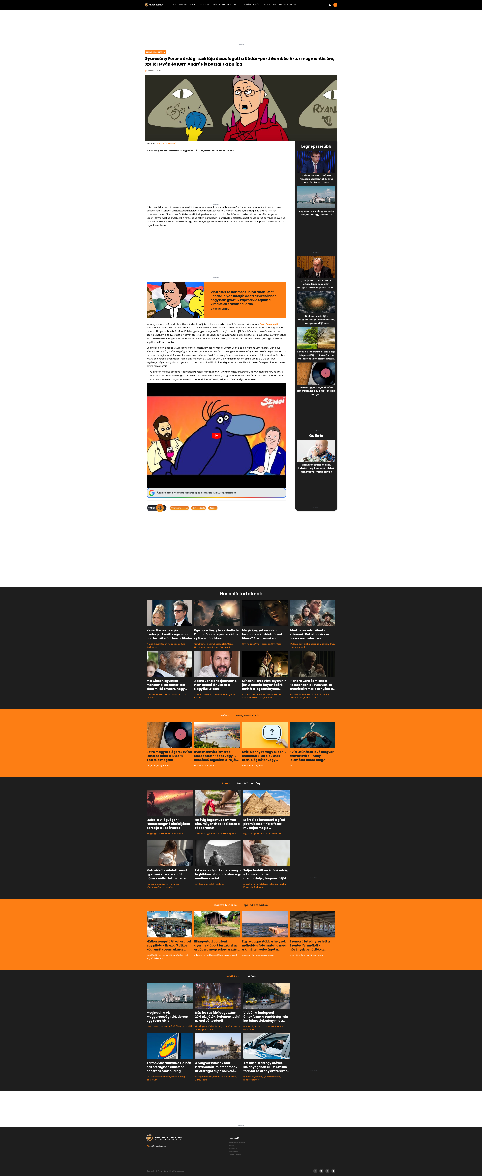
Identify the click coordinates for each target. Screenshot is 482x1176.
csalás (258, 1076)
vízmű (309, 955)
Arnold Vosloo (256, 697)
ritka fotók (276, 833)
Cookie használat (235, 1154)
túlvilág (199, 883)
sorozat (315, 643)
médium (219, 883)
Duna (149, 1026)
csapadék (187, 1026)
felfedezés (257, 887)
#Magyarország (203, 1076)
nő (171, 883)
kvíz (148, 765)
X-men (207, 647)
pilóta (172, 955)
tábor (220, 955)
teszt (261, 765)
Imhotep (268, 697)
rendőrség (248, 1026)
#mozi (150, 643)
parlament (208, 1029)
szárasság (268, 955)
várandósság (154, 887)
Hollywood (295, 694)
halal (211, 883)
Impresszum (233, 1148)
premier (266, 643)
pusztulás (318, 955)
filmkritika (276, 643)
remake (306, 694)
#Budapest (201, 1026)
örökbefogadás (228, 833)
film (196, 643)
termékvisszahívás (160, 1076)
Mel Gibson (157, 694)
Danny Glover (171, 694)
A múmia (246, 694)
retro (153, 765)
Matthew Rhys (327, 643)
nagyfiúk (230, 694)
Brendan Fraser (265, 694)
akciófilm (327, 694)
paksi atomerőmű (162, 1026)
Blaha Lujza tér (262, 1026)
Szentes (300, 955)
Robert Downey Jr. (221, 647)
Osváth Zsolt (199, 508)
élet (206, 883)
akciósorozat (296, 697)
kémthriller (316, 694)
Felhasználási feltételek (237, 1142)
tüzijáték (212, 1026)
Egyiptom (248, 833)
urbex (197, 955)
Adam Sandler (201, 694)
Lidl (148, 1076)
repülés (150, 955)
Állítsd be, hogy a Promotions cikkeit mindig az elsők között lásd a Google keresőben (196, 493)
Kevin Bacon (160, 643)
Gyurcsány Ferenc (179, 508)
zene (167, 765)
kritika (307, 643)
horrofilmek (174, 643)
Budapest (204, 765)
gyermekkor (212, 833)
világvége (152, 833)
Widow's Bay (296, 643)
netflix (197, 697)
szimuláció (270, 883)
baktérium (152, 1079)
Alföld (224, 1076)
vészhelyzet (182, 955)
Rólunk (231, 1145)
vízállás (177, 1026)
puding (181, 1076)
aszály (258, 955)
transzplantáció (155, 883)
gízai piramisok (262, 833)
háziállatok (258, 883)
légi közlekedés (155, 958)
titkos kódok (161, 955)
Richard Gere (311, 697)
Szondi (213, 508)
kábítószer (248, 1029)
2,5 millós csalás (271, 1076)
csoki (174, 1076)
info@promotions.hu (157, 1146)
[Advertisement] (241, 27)
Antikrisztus (177, 833)
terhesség (167, 887)
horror (250, 643)
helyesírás (252, 765)
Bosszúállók (220, 643)
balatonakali (230, 955)
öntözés (232, 1076)
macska (247, 883)
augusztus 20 (225, 1026)
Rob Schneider (217, 694)
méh (166, 883)
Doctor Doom (206, 643)
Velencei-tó (248, 955)
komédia (301, 647)
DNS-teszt (200, 833)
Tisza (204, 1079)
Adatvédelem (233, 1151)
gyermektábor (208, 955)
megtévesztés (251, 1079)
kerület (213, 765)
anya (176, 883)
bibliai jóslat (164, 833)
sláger (160, 765)
